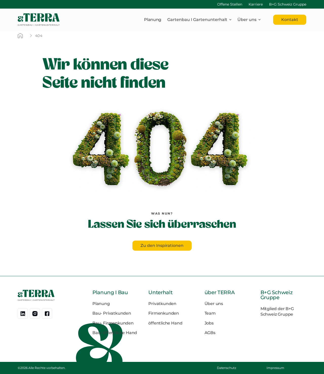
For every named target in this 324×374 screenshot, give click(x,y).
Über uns (214, 303)
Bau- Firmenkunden (113, 323)
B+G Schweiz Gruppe (287, 4)
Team (210, 313)
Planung (152, 19)
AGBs (210, 332)
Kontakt (289, 19)
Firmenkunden (163, 313)
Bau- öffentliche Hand (114, 332)
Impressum (275, 368)
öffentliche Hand (165, 323)
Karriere (256, 4)
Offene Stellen (229, 4)
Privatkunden (162, 303)
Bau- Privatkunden (111, 313)
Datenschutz (226, 368)
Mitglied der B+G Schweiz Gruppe (277, 311)
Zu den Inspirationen (162, 245)
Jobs (209, 323)
